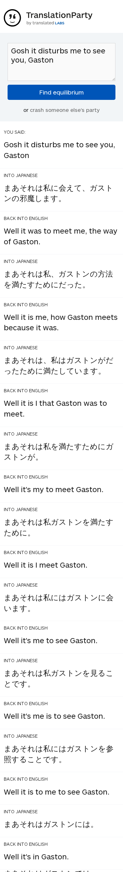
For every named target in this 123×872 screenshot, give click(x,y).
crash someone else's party (65, 110)
